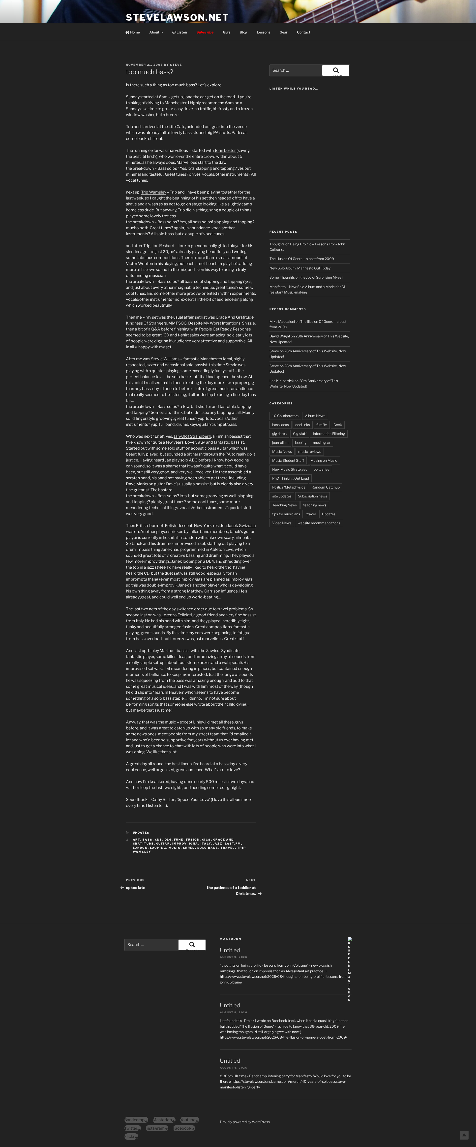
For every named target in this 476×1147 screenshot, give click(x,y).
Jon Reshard (163, 245)
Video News (281, 523)
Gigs (226, 32)
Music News (282, 451)
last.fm (233, 843)
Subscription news (312, 496)
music (175, 848)
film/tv (321, 425)
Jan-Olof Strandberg (192, 436)
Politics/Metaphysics (288, 487)
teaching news (314, 505)
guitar (163, 843)
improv (179, 843)
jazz (218, 843)
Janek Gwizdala (241, 525)
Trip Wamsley (153, 192)
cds (158, 839)
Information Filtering (329, 433)
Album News (315, 416)
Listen (181, 32)
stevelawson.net (177, 17)
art (136, 839)
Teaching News (284, 505)
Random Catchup (326, 487)
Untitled (230, 950)
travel (228, 848)
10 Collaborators (285, 416)
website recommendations (319, 523)
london (140, 848)
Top (464, 1135)
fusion (193, 839)
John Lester (225, 150)
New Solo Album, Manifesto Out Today (299, 268)
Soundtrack (137, 799)
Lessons (263, 32)
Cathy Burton (163, 799)
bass (148, 839)
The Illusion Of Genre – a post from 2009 (301, 259)
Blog (243, 32)
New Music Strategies (289, 469)
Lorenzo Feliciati (176, 615)
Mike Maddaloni (282, 321)
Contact (303, 32)
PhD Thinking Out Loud (290, 478)
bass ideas (280, 425)
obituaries (321, 469)
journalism (280, 442)
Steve (176, 64)
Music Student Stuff (288, 460)
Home (134, 32)
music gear (321, 442)
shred (189, 848)
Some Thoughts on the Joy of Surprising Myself (306, 277)
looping (158, 848)
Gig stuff (299, 433)
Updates (141, 832)
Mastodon (230, 939)
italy (206, 843)
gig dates (279, 433)
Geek (337, 425)
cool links (302, 425)
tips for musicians (286, 514)
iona (193, 843)
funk (179, 839)
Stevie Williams (165, 359)
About (154, 32)
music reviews (309, 451)
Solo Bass (207, 848)
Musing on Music (323, 460)
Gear (284, 32)
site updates (282, 496)
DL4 (168, 839)
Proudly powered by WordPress (245, 1122)
